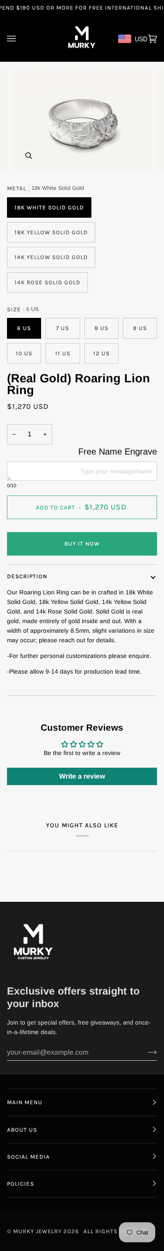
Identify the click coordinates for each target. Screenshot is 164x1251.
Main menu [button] (24, 1102)
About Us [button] (22, 1129)
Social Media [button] (28, 1156)
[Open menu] (20, 38)
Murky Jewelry (38, 1231)
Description (27, 576)
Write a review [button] (82, 776)
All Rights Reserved (117, 1231)
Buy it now (82, 543)
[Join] (145, 1052)
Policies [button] (20, 1183)
